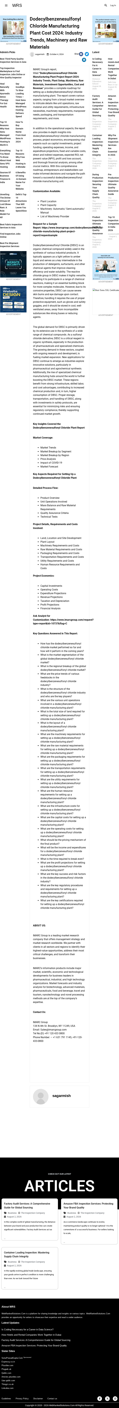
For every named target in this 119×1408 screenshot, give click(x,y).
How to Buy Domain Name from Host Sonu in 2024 (21, 132)
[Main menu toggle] (6, 5)
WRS (17, 5)
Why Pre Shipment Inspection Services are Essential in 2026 (113, 145)
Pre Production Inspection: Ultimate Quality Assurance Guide (113, 184)
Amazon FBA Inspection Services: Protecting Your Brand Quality (113, 106)
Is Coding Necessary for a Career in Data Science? (27, 1329)
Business (12, 1213)
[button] (105, 5)
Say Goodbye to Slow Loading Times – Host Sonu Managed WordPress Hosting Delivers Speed (21, 100)
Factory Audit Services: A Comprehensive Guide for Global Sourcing (100, 106)
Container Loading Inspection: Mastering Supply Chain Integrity (97, 145)
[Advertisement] (59, 1132)
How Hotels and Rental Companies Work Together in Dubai (31, 1334)
